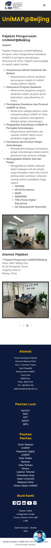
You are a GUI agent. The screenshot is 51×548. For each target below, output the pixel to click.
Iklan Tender (25, 458)
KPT (25, 417)
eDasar (25, 468)
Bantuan (25, 461)
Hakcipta (32, 544)
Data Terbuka (26, 465)
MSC (25, 414)
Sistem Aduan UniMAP (26, 485)
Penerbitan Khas (25, 475)
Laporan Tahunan (26, 472)
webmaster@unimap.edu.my (25, 389)
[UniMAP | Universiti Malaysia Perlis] (12, 5)
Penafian (24, 544)
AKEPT (25, 421)
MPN (25, 424)
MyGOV (25, 410)
